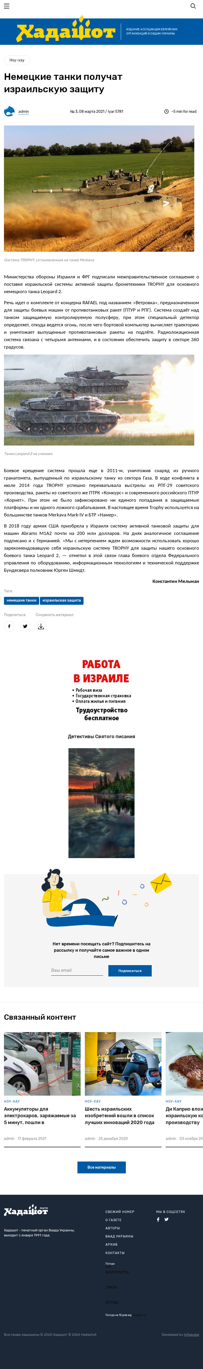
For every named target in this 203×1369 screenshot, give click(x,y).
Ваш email (61, 970)
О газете (113, 1220)
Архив (111, 1244)
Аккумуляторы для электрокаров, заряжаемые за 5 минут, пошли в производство (40, 1116)
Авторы (112, 1228)
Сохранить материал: (55, 615)
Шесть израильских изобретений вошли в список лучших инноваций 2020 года (119, 1115)
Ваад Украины (119, 1236)
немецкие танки (21, 600)
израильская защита (62, 600)
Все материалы (101, 1167)
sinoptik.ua (139, 1315)
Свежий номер (120, 1212)
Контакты (115, 1253)
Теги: (8, 591)
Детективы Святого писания (101, 736)
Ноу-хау (17, 60)
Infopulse (191, 1335)
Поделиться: (15, 615)
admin (24, 111)
